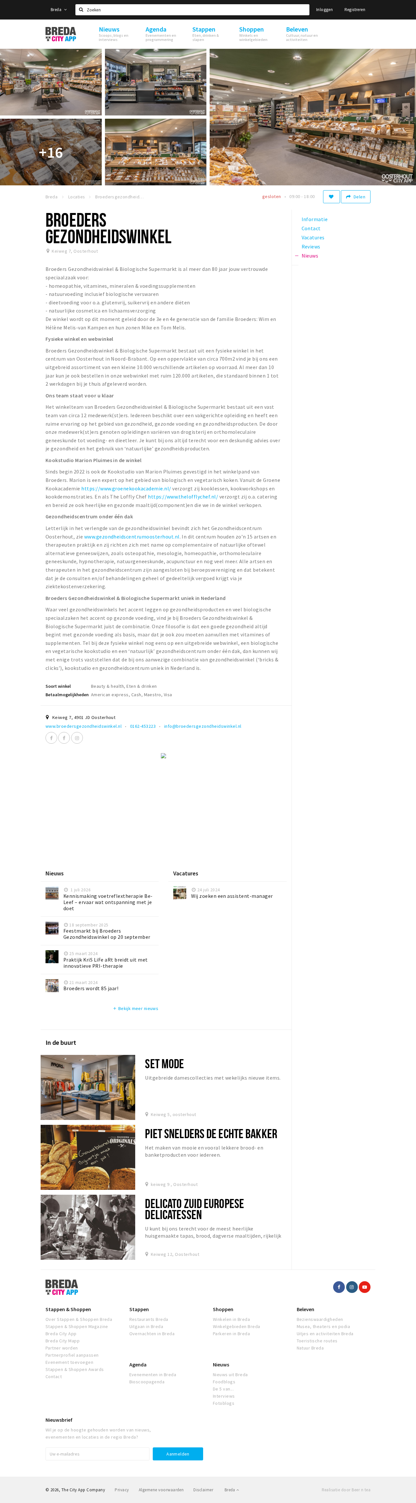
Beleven (305, 1309)
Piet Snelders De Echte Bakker (211, 1133)
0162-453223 (143, 726)
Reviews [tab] (311, 246)
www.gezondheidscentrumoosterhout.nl (132, 536)
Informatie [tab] (315, 219)
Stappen (139, 1309)
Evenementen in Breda (152, 1374)
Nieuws (221, 1364)
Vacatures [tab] (313, 237)
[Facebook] (51, 738)
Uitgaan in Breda (146, 1326)
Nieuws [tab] (310, 255)
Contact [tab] (311, 228)
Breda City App (61, 1334)
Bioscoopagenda (147, 1382)
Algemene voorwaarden (161, 1490)
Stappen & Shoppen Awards (75, 1369)
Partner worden (62, 1348)
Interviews (224, 1396)
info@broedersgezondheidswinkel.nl (202, 726)
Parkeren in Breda (231, 1334)
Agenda (138, 1364)
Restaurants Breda (148, 1319)
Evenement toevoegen (69, 1362)
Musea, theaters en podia (323, 1326)
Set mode (164, 1064)
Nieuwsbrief (59, 1420)
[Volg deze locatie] (331, 196)
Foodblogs (224, 1382)
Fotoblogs (223, 1403)
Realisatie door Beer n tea (346, 1490)
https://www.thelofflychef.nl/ (183, 496)
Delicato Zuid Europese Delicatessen (194, 1208)
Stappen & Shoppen (68, 1309)
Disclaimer (203, 1490)
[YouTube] (364, 1287)
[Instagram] (77, 738)
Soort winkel (58, 686)
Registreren (354, 9)
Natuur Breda (310, 1348)
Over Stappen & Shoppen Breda (79, 1319)
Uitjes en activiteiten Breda (325, 1334)
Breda (56, 9)
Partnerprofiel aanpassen (72, 1355)
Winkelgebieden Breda (236, 1326)
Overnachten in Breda (152, 1334)
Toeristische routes (317, 1341)
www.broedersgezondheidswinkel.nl (84, 726)
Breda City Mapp (63, 1341)
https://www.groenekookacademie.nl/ (126, 488)
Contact (54, 1376)
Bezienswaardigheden (320, 1319)
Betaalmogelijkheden (67, 695)
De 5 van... (223, 1389)
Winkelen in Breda (231, 1319)
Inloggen (324, 9)
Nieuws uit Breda (230, 1374)
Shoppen (223, 1309)
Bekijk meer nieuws (135, 1008)
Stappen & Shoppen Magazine (77, 1326)
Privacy (122, 1490)
